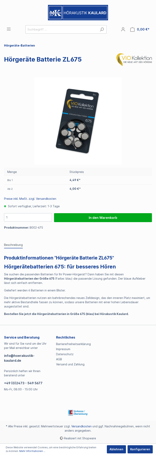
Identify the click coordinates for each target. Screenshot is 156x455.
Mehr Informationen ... (32, 451)
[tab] (13, 244)
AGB (59, 359)
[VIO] (134, 60)
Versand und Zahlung (70, 364)
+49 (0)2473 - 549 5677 (23, 383)
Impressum (63, 349)
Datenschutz (65, 354)
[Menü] (8, 29)
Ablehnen (116, 449)
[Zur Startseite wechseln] (78, 12)
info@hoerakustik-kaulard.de (19, 358)
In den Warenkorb (103, 218)
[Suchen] (102, 29)
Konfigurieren (140, 449)
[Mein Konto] (123, 29)
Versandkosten (81, 426)
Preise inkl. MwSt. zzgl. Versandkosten (30, 198)
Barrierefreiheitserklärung (73, 344)
